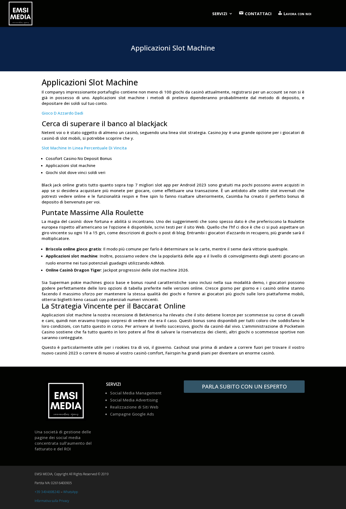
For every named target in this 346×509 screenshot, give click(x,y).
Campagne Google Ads (132, 414)
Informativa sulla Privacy (52, 500)
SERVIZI (219, 13)
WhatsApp (70, 492)
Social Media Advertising (134, 400)
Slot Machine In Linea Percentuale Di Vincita (84, 147)
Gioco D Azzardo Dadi (62, 113)
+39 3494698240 (47, 492)
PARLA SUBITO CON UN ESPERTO (244, 386)
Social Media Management (136, 393)
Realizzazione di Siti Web (134, 407)
